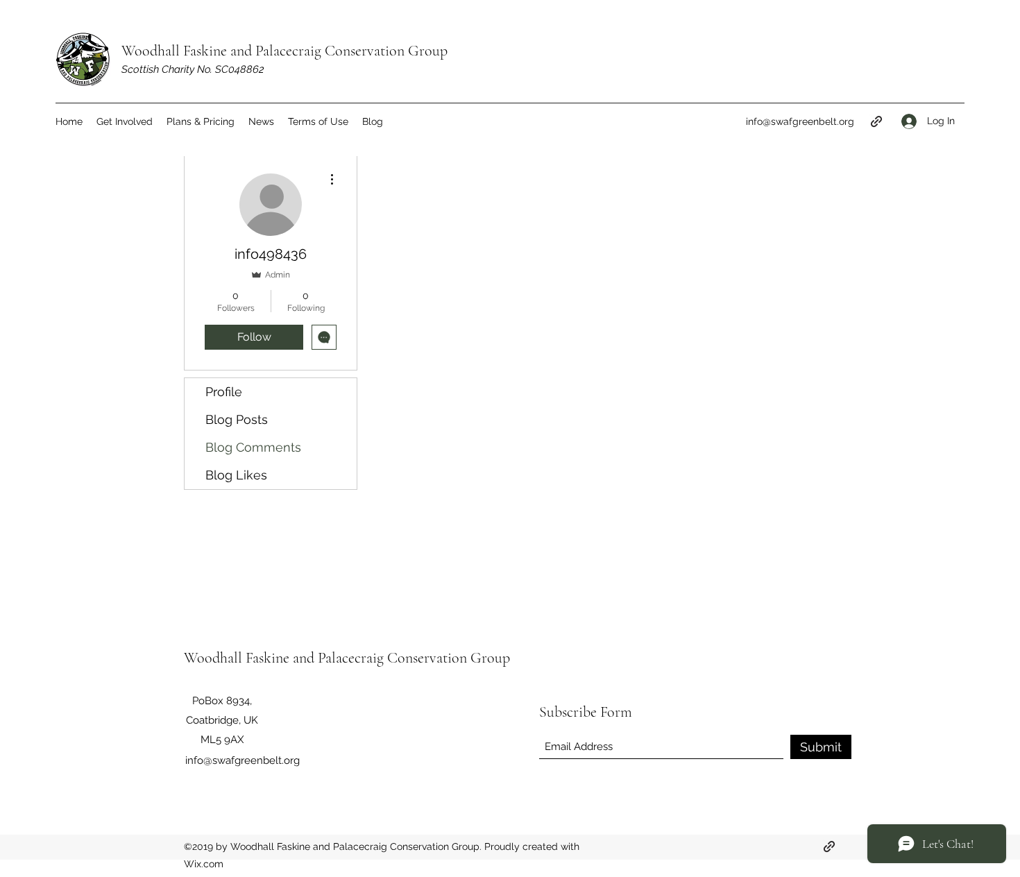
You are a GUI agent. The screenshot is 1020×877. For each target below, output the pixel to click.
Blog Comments (253, 447)
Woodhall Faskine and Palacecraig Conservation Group (284, 51)
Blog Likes (236, 475)
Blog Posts (236, 419)
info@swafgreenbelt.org (800, 121)
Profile (223, 391)
